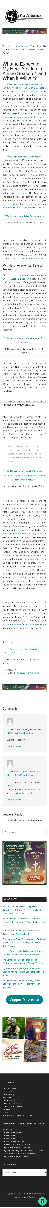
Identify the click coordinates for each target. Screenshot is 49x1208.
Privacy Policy (8, 1094)
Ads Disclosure (8, 1100)
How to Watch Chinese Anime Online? (17, 1115)
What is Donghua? (9, 1129)
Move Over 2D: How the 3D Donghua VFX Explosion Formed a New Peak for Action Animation (21, 984)
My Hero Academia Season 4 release (20, 624)
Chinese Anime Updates (12, 1132)
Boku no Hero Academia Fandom (22, 649)
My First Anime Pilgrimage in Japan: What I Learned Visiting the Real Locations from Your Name (23, 972)
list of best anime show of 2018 (30, 258)
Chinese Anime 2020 (10, 1138)
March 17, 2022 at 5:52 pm (20, 775)
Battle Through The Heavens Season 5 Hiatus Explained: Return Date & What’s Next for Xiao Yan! (23, 922)
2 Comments (33, 673)
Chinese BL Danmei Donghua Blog (16, 1144)
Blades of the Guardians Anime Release (18, 1153)
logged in (19, 820)
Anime (15, 670)
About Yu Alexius (9, 1088)
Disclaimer (6, 1097)
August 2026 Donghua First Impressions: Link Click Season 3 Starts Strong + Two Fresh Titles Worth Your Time (23, 910)
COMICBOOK (14, 652)
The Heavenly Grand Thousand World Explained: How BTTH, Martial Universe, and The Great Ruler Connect (24, 942)
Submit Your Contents (11, 1103)
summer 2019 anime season (30, 88)
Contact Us (7, 1091)
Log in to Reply (14, 746)
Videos (5, 1112)
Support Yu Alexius (24, 1000)
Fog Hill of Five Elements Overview (16, 1147)
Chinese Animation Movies (13, 1141)
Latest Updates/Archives (12, 1106)
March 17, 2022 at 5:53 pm (20, 733)
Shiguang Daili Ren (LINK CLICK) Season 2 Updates (23, 1150)
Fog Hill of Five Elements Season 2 (16, 1156)
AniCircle (6, 1109)
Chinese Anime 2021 (10, 1135)
